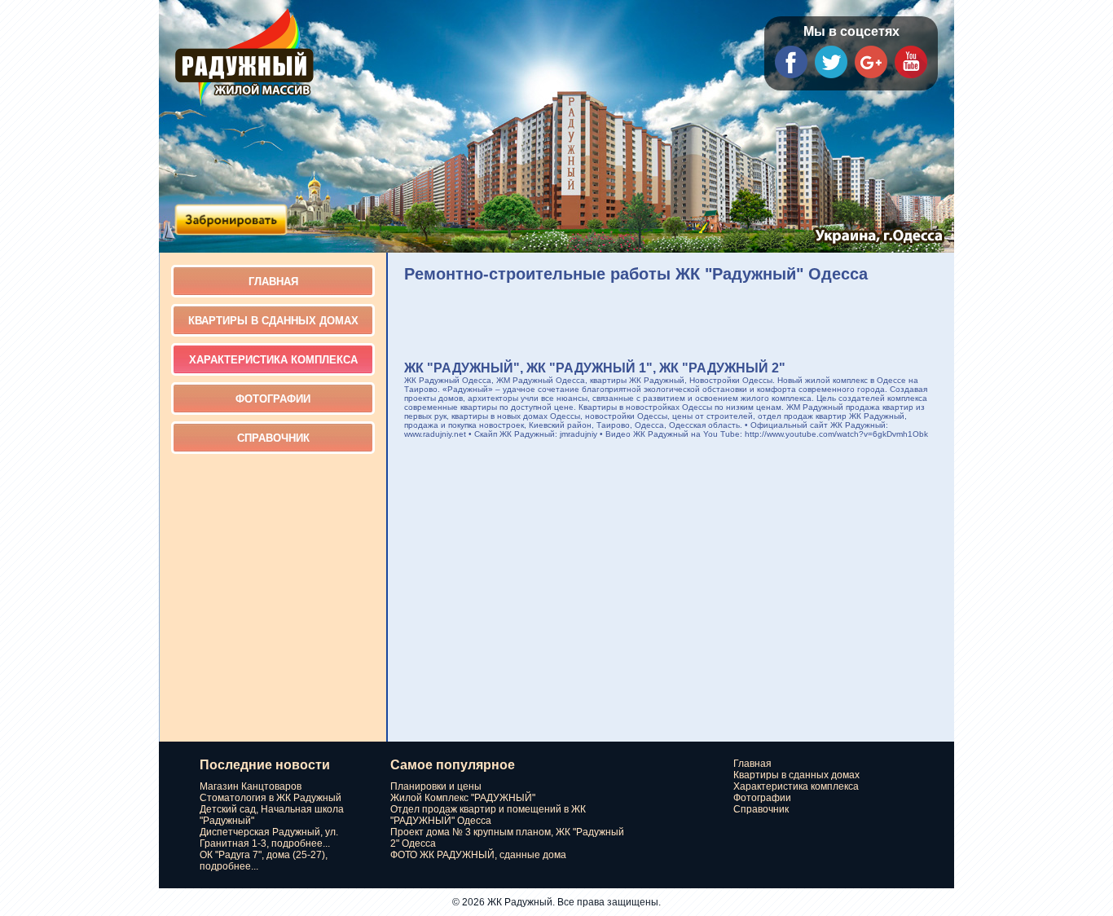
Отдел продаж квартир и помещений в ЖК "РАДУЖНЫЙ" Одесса (488, 815)
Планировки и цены (436, 786)
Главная (273, 281)
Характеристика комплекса (273, 360)
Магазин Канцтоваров (250, 786)
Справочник (273, 438)
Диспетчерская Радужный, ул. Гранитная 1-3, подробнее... (269, 837)
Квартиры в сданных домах (273, 321)
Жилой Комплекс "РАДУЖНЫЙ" (462, 798)
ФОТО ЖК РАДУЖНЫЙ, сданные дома (478, 855)
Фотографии (272, 399)
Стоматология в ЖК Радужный (270, 798)
